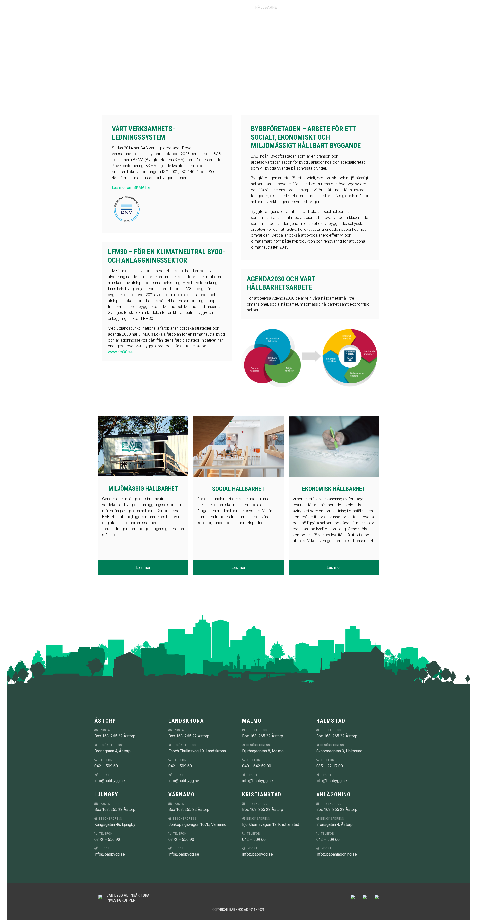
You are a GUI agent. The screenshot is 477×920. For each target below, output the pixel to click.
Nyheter (190, 7)
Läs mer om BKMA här (131, 187)
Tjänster (161, 7)
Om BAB (240, 7)
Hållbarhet (267, 7)
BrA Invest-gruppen (127, 897)
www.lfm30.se (120, 352)
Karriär (217, 7)
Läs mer (143, 567)
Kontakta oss (304, 7)
